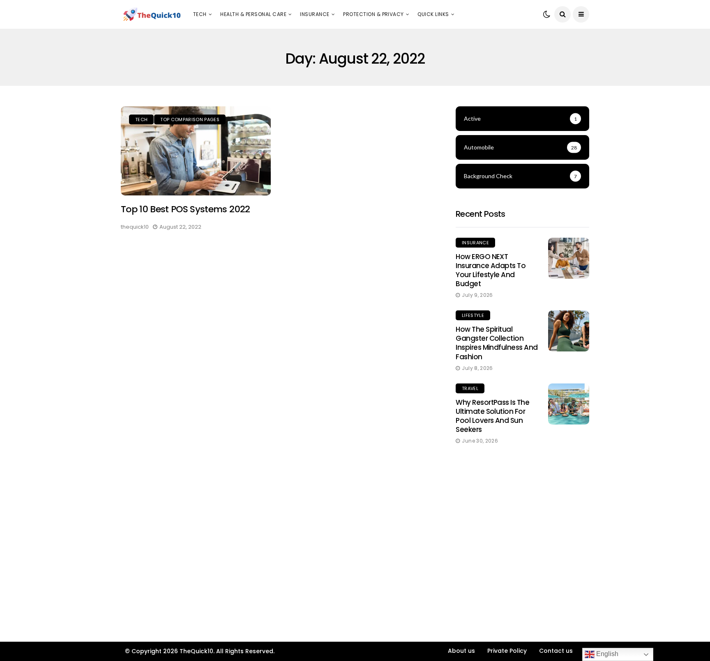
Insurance (314, 14)
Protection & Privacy (373, 14)
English (606, 653)
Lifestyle (473, 315)
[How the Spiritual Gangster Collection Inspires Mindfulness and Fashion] (568, 330)
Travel (470, 388)
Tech (200, 14)
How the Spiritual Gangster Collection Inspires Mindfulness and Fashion (497, 342)
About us (461, 651)
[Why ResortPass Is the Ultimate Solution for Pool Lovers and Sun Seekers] (568, 404)
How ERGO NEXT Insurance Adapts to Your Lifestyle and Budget (491, 270)
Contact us (556, 651)
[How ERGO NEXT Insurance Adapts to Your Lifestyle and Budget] (568, 258)
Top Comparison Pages (189, 119)
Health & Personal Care (253, 14)
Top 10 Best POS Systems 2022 (185, 209)
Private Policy (507, 651)
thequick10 (135, 227)
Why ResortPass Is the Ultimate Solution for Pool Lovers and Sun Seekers (492, 415)
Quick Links (433, 14)
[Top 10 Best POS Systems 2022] (196, 151)
